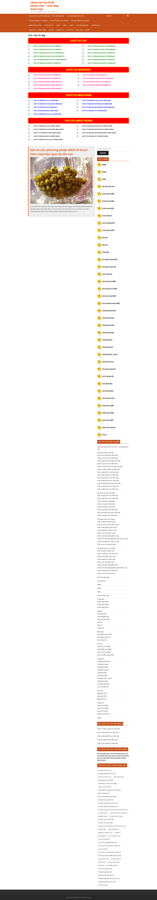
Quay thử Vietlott (109, 427)
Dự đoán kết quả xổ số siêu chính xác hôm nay (113, 810)
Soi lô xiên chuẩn (112, 865)
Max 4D (105, 245)
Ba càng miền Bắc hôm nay (107, 774)
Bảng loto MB (101, 693)
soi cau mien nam (114, 836)
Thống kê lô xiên (108, 325)
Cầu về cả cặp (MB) (109, 296)
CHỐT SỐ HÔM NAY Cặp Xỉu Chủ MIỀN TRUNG (48, 139)
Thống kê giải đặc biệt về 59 (107, 882)
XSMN (65, 25)
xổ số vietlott (107, 216)
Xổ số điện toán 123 (109, 267)
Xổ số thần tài (107, 274)
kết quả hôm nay (108, 186)
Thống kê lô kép (108, 332)
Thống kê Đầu (107, 340)
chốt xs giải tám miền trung (106, 530)
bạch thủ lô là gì (119, 777)
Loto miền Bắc (107, 384)
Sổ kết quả (95, 25)
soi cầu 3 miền (102, 849)
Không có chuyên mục (105, 833)
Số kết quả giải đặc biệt (105, 869)
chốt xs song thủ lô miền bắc (107, 515)
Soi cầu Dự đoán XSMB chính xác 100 (109, 855)
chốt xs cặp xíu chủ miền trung (108, 525)
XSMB (58, 25)
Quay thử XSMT (108, 420)
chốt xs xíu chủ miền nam (106, 573)
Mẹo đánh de (102, 836)
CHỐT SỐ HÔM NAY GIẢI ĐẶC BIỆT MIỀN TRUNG (49, 129)
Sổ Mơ (88, 30)
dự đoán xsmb (102, 816)
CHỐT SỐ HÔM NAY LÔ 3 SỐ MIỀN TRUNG (95, 136)
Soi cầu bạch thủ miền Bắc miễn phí (109, 852)
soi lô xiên (101, 865)
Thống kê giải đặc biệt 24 (106, 875)
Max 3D (104, 238)
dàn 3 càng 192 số (103, 793)
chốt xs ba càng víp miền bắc (107, 455)
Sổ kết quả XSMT (108, 208)
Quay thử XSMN (108, 413)
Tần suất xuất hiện (109, 369)
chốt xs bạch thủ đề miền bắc (107, 458)
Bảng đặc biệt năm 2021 (105, 780)
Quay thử (79, 30)
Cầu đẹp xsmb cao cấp (75, 16)
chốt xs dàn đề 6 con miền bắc (108, 475)
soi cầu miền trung (113, 862)
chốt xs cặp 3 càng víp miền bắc (108, 469)
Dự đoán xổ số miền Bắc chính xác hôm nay (112, 826)
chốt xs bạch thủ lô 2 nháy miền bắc (110, 466)
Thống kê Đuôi (107, 347)
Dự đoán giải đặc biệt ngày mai (108, 806)
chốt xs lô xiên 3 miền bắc (106, 504)
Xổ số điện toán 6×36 (104, 634)
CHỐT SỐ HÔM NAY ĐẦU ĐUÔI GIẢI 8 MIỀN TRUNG (98, 129)
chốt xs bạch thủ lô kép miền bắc (109, 461)
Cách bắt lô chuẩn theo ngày (107, 783)
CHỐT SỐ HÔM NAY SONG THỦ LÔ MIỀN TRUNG (97, 126)
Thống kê (59, 30)
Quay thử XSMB (108, 405)
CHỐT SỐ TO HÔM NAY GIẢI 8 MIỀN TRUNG (47, 133)
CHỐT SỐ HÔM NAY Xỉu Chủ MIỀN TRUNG (47, 126)
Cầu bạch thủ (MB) (109, 281)
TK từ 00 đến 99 (108, 376)
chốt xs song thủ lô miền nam (107, 571)
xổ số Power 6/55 (108, 230)
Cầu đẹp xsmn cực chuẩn (80, 21)
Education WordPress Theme (75, 897)
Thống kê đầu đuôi (109, 311)
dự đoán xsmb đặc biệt (105, 823)
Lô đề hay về (49, 25)
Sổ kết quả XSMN (108, 201)
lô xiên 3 (117, 833)
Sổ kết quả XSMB (108, 194)
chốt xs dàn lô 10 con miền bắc (108, 486)
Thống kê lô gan (108, 318)
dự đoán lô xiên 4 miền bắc (118, 813)
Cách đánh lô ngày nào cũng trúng (109, 790)
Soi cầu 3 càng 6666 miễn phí (107, 842)
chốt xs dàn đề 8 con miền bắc (108, 478)
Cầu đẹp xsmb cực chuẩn (38, 21)
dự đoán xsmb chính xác (106, 819)
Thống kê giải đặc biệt (105, 872)
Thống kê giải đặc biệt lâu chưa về (109, 878)
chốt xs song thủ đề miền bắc (107, 510)
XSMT (71, 25)
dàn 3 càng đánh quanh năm (107, 796)
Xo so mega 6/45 (108, 223)
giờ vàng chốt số (113, 829)
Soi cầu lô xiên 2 (116, 859)
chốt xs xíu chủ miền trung (106, 544)
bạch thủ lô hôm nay (104, 777)
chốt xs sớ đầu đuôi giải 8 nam (107, 565)
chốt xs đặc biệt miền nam (106, 556)
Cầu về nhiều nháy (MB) (111, 303)
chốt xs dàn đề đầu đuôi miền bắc (109, 483)
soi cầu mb (101, 862)
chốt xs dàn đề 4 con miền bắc (108, 472)
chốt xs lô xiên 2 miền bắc (106, 501)
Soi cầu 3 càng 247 (104, 839)
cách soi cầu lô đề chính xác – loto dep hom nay (44, 6)
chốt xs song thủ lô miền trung (107, 541)
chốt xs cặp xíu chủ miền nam (107, 554)
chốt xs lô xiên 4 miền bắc (106, 507)
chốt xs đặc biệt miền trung (106, 527)
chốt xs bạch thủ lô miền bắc (107, 464)
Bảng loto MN (101, 696)
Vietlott (32, 30)
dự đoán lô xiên (103, 813)
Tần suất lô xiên (103, 885)
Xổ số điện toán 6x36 (109, 259)
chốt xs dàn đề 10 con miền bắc (108, 481)
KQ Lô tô (69, 30)
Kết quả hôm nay (82, 25)
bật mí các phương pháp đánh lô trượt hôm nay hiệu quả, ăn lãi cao (58, 152)
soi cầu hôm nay (103, 859)
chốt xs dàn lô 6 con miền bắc (107, 496)
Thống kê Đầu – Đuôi (109, 354)
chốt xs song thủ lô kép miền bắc (108, 512)
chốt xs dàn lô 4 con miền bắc (107, 489)
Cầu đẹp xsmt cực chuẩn (59, 21)
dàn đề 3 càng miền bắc (105, 800)
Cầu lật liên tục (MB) (109, 289)
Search (128, 16)
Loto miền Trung (108, 398)
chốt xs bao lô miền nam (105, 551)
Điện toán (41, 30)
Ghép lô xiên (102, 829)
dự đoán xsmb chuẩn (116, 816)
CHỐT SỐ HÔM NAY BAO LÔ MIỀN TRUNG (47, 136)
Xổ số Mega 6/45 (103, 617)
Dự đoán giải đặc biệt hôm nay (107, 803)
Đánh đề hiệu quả (35, 25)
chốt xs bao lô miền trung (106, 522)
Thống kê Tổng (107, 362)
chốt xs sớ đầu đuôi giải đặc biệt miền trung (112, 539)
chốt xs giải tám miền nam (106, 559)
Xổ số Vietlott (101, 614)
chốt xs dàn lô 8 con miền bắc (107, 498)
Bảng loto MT (101, 699)
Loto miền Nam (107, 391)
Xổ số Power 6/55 (103, 619)
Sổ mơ (104, 435)
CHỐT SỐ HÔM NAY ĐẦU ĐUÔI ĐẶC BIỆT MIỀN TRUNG (99, 133)
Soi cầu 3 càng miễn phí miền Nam (109, 846)
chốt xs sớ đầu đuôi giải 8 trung (108, 536)
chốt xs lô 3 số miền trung (106, 533)
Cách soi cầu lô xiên (104, 787)
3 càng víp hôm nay (104, 770)
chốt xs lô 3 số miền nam (105, 562)
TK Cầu (51, 30)
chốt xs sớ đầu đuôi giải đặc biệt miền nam (112, 568)
